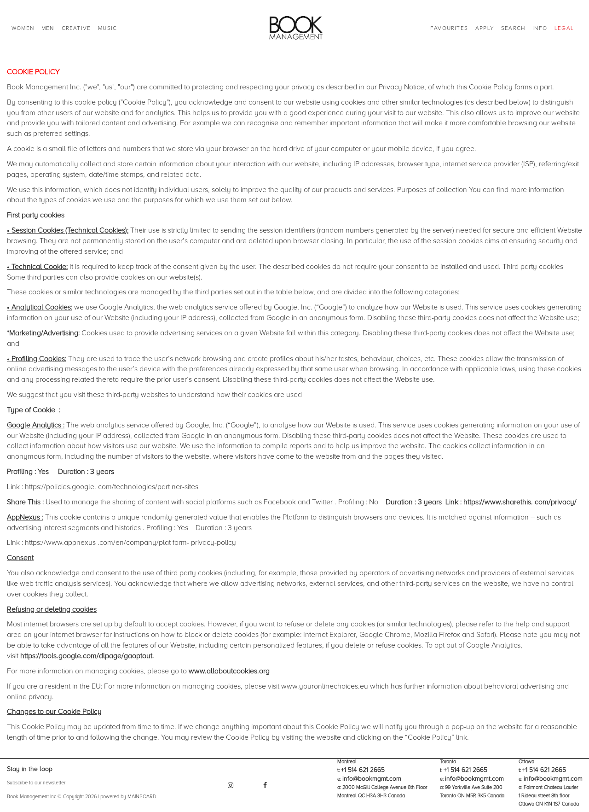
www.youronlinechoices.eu (324, 686)
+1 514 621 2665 (363, 770)
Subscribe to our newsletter (36, 783)
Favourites (449, 28)
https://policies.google (59, 486)
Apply (484, 28)
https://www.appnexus (60, 542)
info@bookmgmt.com (371, 779)
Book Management (294, 29)
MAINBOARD (141, 797)
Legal (564, 28)
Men (47, 28)
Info (539, 28)
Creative (76, 28)
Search (513, 28)
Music (107, 28)
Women (23, 28)
